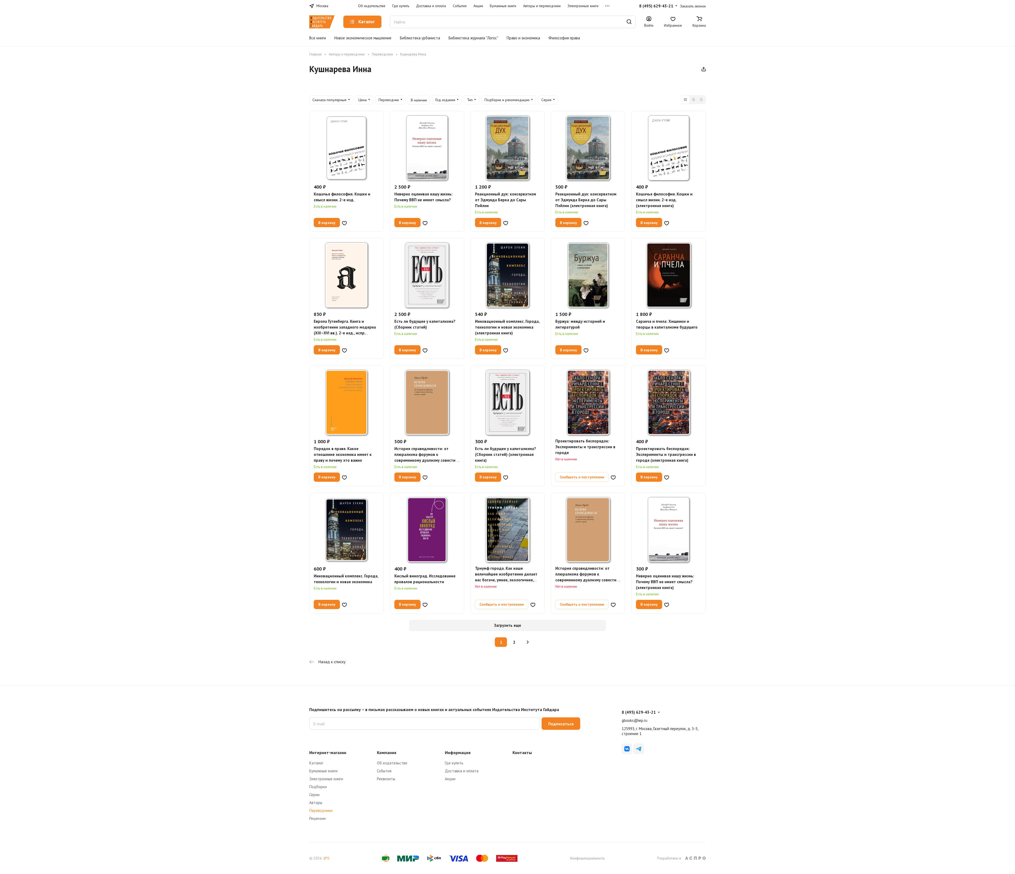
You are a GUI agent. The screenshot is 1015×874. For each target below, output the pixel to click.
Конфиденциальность (587, 858)
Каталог (316, 762)
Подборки (318, 786)
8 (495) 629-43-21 (656, 6)
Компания (386, 752)
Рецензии (317, 818)
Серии (314, 794)
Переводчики (321, 810)
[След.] (528, 642)
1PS (326, 858)
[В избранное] (344, 222)
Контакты (522, 752)
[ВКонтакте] (627, 749)
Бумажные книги (323, 770)
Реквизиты (386, 778)
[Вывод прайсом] (701, 100)
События (384, 770)
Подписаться (561, 723)
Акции (450, 778)
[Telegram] (638, 749)
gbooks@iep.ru (634, 720)
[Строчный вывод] (693, 100)
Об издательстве (392, 762)
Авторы (315, 802)
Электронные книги (326, 778)
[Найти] (629, 22)
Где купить (454, 762)
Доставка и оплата (461, 770)
